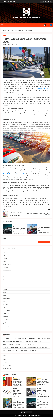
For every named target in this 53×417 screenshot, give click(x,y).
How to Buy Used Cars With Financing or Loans (44, 229)
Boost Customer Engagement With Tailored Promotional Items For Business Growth (25, 347)
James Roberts (7, 44)
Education (5, 267)
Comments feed (7, 365)
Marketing (5, 304)
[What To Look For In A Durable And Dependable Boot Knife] (7, 392)
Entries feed (6, 362)
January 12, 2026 (18, 233)
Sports (4, 323)
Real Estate (6, 313)
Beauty (4, 255)
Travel (4, 329)
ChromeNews (31, 415)
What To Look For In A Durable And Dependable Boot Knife (18, 344)
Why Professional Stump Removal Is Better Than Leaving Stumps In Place (22, 341)
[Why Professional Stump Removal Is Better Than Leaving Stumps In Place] (31, 381)
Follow (51, 25)
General (5, 289)
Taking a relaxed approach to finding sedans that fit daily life (19, 229)
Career (4, 261)
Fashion (5, 274)
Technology (6, 326)
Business (5, 258)
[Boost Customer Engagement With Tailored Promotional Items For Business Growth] (31, 392)
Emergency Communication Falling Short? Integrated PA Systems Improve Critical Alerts (26, 338)
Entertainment (7, 270)
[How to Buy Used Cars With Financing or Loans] (32, 229)
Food (4, 283)
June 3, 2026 (40, 386)
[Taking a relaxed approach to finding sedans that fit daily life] (7, 229)
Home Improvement (8, 298)
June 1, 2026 (17, 396)
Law (4, 301)
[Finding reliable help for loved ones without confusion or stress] (7, 403)
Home (4, 295)
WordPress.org (7, 368)
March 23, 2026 (17, 407)
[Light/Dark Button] (45, 25)
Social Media (6, 319)
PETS (4, 307)
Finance (5, 277)
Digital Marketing (7, 264)
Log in (4, 359)
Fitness (4, 280)
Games (4, 286)
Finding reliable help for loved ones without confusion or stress (19, 350)
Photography (6, 310)
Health (4, 292)
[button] (2, 25)
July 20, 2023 (15, 44)
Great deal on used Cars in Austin (14, 174)
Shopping (5, 316)
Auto (4, 35)
